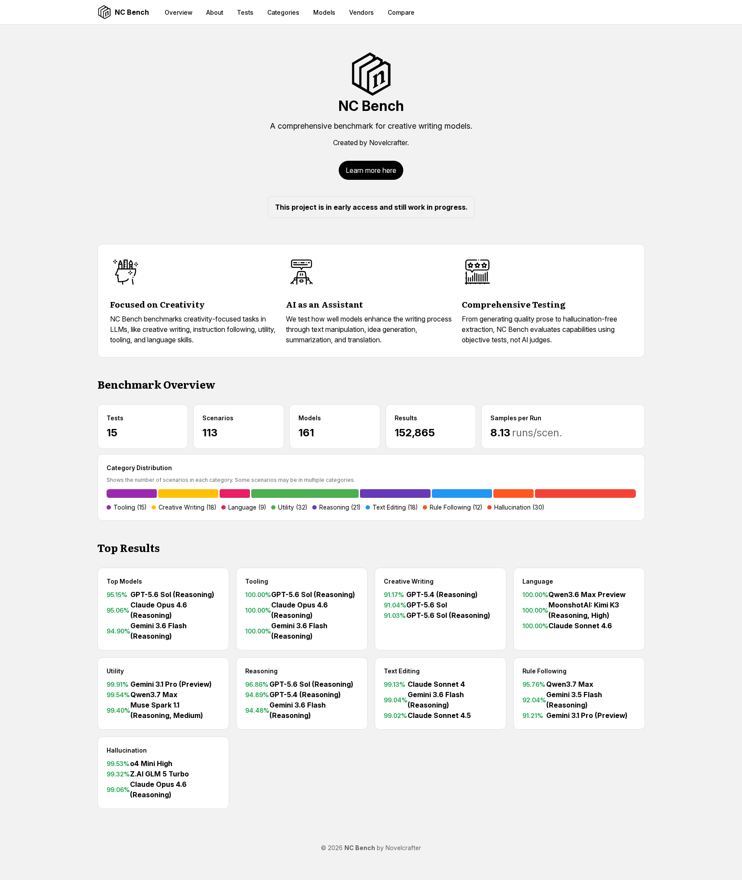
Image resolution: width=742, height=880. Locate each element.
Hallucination (127, 750)
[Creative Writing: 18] (188, 493)
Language (537, 581)
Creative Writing (409, 581)
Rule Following (544, 671)
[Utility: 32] (305, 493)
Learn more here (371, 170)
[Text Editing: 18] (462, 493)
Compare (401, 12)
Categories (283, 12)
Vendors (361, 12)
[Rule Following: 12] (513, 493)
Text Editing (402, 671)
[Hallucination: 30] (585, 493)
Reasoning (261, 671)
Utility (115, 671)
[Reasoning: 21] (395, 493)
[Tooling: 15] (132, 493)
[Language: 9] (235, 493)
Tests (245, 12)
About (214, 12)
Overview (178, 12)
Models (324, 12)
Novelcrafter (388, 142)
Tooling (256, 581)
